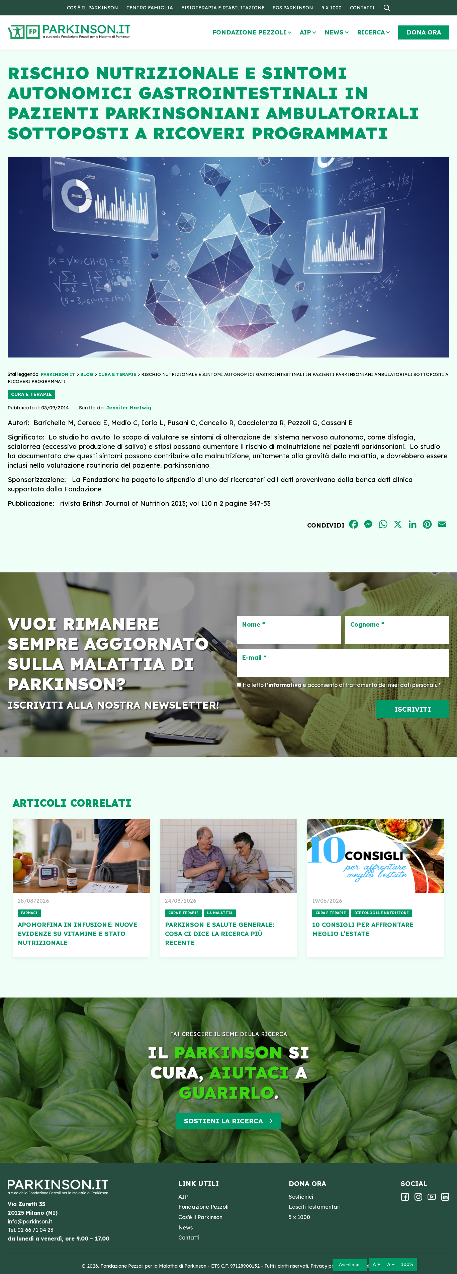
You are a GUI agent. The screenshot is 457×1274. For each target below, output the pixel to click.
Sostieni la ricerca (223, 1121)
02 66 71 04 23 (35, 1229)
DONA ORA (423, 32)
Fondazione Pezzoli (249, 32)
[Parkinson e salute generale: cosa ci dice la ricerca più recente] (228, 856)
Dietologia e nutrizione (381, 913)
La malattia (220, 913)
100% (407, 1264)
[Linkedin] (445, 1199)
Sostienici (301, 1196)
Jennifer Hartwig (128, 407)
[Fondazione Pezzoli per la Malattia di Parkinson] (88, 32)
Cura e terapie (31, 394)
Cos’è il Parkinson (92, 8)
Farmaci (29, 913)
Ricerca (371, 32)
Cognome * (367, 624)
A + (376, 1264)
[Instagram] (418, 1199)
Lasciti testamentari (315, 1206)
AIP (305, 32)
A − (390, 1264)
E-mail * (254, 657)
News (334, 32)
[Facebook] (405, 1199)
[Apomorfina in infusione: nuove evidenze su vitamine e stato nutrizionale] (81, 856)
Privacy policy (326, 1266)
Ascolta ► (349, 1264)
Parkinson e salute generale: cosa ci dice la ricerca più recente (219, 934)
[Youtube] (432, 1199)
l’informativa (283, 685)
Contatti (362, 8)
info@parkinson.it (30, 1221)
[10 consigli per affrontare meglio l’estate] (375, 856)
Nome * (253, 624)
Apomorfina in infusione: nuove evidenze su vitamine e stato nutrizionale (77, 934)
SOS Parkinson (293, 8)
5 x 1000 (332, 8)
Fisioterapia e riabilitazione (223, 8)
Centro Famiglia (149, 8)
